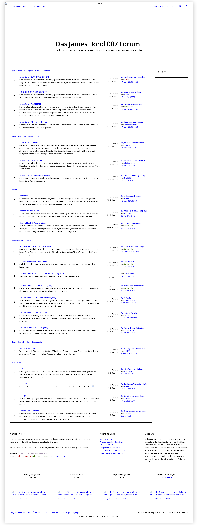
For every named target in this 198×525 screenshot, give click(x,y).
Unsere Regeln (106, 439)
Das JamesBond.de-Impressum (112, 450)
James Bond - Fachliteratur (30, 160)
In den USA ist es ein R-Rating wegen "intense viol (79, 494)
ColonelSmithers (130, 124)
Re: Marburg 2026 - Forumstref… (133, 348)
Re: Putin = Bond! (127, 261)
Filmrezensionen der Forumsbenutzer (35, 246)
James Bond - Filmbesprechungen (33, 122)
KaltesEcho (128, 371)
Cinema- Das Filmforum (29, 410)
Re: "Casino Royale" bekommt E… (133, 286)
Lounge (22, 395)
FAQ (45, 512)
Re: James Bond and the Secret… (133, 143)
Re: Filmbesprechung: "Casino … (133, 122)
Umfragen (23, 196)
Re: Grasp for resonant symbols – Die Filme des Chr (33, 492)
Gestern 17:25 (25, 499)
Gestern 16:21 (165, 499)
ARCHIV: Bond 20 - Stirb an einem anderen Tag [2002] (41, 273)
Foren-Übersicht (34, 512)
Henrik (126, 198)
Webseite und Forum (28, 348)
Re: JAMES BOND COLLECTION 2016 (134, 211)
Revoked (127, 213)
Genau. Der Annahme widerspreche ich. (171, 494)
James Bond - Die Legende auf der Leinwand (31, 70)
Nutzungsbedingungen (71, 512)
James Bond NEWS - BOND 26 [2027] (34, 77)
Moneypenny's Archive (21, 240)
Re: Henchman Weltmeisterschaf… (134, 384)
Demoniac (128, 398)
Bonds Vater (129, 274)
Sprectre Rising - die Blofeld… (132, 369)
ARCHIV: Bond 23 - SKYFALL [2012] (33, 312)
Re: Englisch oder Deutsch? (131, 196)
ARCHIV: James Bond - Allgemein (33, 261)
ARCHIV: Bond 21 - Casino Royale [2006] (35, 285)
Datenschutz (55, 512)
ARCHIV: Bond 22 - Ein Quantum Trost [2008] (37, 297)
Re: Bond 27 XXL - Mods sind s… (133, 104)
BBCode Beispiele (107, 445)
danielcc (127, 315)
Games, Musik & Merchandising (32, 223)
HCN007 (127, 351)
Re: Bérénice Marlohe (129, 313)
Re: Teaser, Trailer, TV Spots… (132, 328)
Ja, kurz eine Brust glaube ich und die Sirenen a (125, 494)
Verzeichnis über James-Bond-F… (133, 160)
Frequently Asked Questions (111, 442)
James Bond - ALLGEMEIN (30, 104)
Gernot (127, 79)
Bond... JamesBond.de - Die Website (27, 342)
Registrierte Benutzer (58, 456)
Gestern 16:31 (120, 499)
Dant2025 (128, 145)
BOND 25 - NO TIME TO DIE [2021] (33, 92)
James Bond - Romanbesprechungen (34, 175)
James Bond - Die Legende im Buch (27, 136)
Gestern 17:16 (73, 499)
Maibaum (127, 413)
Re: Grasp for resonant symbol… (133, 411)
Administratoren (24, 456)
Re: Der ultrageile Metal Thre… (132, 396)
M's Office (16, 189)
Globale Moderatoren (40, 456)
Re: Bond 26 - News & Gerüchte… (133, 77)
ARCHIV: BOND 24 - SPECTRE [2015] (33, 327)
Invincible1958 (129, 300)
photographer (129, 163)
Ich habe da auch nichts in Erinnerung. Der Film (33, 494)
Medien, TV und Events (29, 211)
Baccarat (23, 383)
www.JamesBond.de (17, 512)
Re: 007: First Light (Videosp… (132, 223)
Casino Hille (128, 107)
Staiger (126, 94)
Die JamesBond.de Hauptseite (112, 447)
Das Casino (16, 362)
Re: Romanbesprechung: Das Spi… (134, 175)
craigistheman (129, 330)
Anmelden (158, 6)
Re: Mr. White (126, 298)
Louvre (22, 368)
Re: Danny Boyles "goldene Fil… (133, 92)
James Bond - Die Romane (30, 142)
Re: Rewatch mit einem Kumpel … (133, 246)
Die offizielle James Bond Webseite (114, 453)
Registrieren (171, 6)
